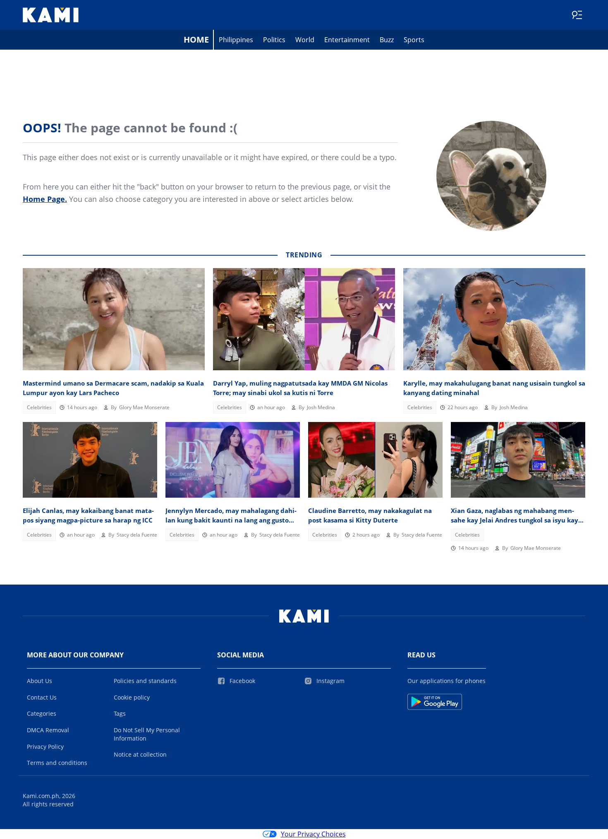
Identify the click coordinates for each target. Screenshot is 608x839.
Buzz (387, 39)
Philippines (236, 39)
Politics (274, 39)
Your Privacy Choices (313, 834)
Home (196, 39)
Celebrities (39, 407)
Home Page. (45, 199)
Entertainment (347, 39)
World (304, 39)
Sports (414, 39)
